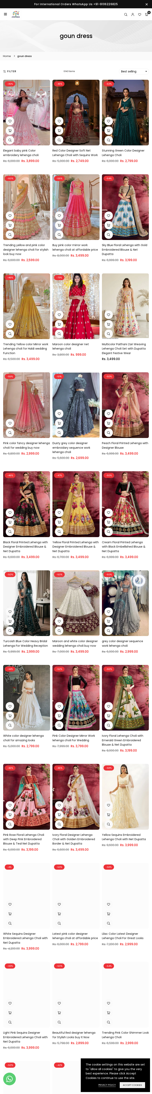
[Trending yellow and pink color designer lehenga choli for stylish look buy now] (26, 207)
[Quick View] (10, 140)
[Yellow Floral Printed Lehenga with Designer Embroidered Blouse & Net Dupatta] (75, 504)
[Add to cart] (59, 130)
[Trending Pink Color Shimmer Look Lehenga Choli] (125, 995)
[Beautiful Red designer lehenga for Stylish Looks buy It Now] (75, 995)
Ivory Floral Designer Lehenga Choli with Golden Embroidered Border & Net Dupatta (73, 839)
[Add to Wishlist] (10, 121)
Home (7, 56)
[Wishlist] (139, 14)
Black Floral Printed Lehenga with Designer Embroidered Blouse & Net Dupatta (25, 546)
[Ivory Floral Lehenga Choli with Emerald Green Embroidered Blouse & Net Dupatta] (125, 698)
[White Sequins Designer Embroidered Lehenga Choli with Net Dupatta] (26, 896)
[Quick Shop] (10, 130)
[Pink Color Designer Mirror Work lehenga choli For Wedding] (75, 698)
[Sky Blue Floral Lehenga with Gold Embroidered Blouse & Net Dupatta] (125, 207)
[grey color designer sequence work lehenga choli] (125, 603)
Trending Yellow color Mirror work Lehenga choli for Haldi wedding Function (25, 348)
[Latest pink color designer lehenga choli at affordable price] (75, 896)
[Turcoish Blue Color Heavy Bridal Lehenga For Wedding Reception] (26, 603)
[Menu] (5, 14)
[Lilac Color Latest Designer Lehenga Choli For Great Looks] (125, 896)
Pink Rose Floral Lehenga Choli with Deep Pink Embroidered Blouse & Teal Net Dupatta (23, 839)
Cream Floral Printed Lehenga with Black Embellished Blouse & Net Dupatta (123, 546)
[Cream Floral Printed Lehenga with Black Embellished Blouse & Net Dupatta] (125, 504)
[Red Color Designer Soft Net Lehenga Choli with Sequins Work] (75, 112)
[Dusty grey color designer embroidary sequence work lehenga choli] (75, 405)
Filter (11, 71)
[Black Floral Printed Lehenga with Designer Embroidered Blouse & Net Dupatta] (26, 504)
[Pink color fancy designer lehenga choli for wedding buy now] (26, 405)
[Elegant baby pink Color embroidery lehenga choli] (26, 112)
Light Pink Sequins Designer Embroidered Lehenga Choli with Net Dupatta (25, 1037)
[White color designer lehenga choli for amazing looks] (26, 698)
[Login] (132, 14)
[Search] (125, 14)
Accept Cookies (132, 1085)
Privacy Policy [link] (107, 1084)
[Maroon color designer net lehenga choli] (75, 306)
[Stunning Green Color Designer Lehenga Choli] (125, 112)
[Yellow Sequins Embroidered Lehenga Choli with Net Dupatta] (125, 797)
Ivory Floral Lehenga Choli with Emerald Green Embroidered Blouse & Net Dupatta (122, 740)
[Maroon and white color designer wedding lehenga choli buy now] (75, 603)
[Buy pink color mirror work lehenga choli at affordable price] (75, 207)
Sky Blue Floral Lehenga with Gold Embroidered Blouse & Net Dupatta (124, 249)
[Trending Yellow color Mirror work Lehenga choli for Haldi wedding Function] (26, 306)
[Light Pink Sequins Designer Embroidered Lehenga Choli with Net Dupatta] (26, 995)
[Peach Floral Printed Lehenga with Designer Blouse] (125, 405)
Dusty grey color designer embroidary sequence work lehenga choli (71, 447)
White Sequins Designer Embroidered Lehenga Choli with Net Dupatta (25, 938)
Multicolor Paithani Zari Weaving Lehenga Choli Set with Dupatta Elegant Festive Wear (124, 348)
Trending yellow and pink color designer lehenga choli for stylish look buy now (25, 249)
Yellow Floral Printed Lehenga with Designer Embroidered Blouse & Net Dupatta (75, 546)
